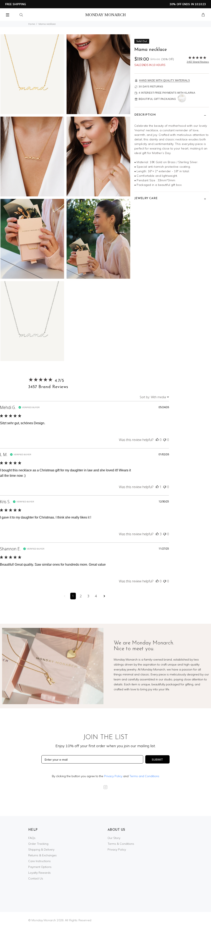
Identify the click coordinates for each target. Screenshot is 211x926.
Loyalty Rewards (39, 873)
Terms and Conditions (144, 776)
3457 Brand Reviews (48, 387)
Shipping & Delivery (41, 849)
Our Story (114, 838)
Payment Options (40, 867)
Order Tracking (38, 844)
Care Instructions (39, 861)
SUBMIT (157, 759)
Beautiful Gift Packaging (157, 99)
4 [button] (96, 596)
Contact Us (35, 878)
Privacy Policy (113, 776)
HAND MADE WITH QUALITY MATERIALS (164, 80)
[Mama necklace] (32, 74)
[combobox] (154, 397)
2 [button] (81, 596)
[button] (157, 439)
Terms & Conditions (121, 844)
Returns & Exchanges (42, 855)
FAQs (31, 838)
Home (31, 23)
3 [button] (88, 596)
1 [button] (73, 596)
